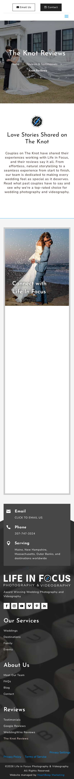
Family (8, 643)
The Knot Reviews (16, 738)
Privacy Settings (60, 752)
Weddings (11, 630)
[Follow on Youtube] (22, 606)
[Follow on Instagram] (14, 606)
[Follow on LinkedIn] (44, 606)
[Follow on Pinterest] (37, 606)
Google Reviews (15, 726)
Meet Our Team (14, 675)
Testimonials (12, 719)
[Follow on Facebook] (7, 606)
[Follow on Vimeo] (29, 606)
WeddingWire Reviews (19, 732)
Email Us (25, 7)
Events (8, 649)
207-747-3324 (25, 533)
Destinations (12, 637)
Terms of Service (36, 757)
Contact (53, 7)
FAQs (7, 681)
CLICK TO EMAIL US (29, 517)
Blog (7, 687)
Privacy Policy (12, 757)
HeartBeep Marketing (50, 775)
